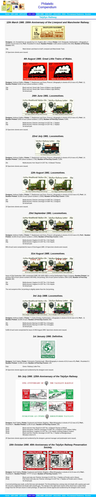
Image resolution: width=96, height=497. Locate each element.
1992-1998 (40, 14)
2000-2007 (48, 14)
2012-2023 (57, 14)
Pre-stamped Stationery (75, 14)
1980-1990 (31, 14)
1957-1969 (14, 14)
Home (7, 14)
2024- (64, 14)
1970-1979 (23, 14)
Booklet (88, 14)
